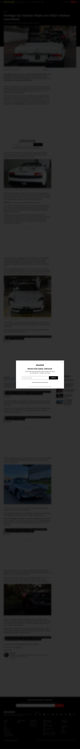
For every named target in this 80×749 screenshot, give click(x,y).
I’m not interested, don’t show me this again (40, 382)
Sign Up (53, 377)
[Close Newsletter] (62, 362)
